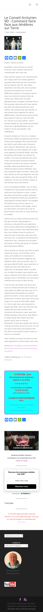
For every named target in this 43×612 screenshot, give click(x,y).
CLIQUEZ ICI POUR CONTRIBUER (21, 398)
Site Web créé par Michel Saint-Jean (22, 609)
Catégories (16, 543)
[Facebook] (6, 58)
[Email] (15, 58)
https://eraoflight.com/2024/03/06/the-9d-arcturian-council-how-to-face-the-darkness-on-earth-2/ (21, 348)
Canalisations (21, 32)
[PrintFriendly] (19, 58)
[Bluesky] (11, 58)
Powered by (16, 493)
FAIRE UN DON (21, 461)
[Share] (24, 58)
